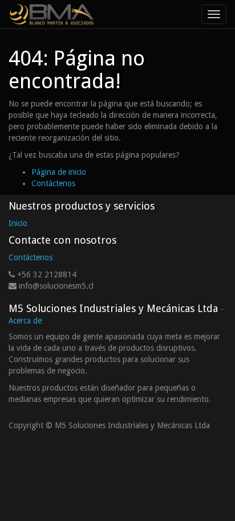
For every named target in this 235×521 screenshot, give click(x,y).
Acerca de (25, 320)
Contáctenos (53, 183)
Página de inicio (58, 172)
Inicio (18, 223)
